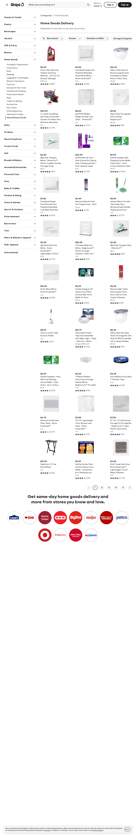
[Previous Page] (89, 488)
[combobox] (56, 4)
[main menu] (7, 4)
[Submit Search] (88, 4)
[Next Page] (130, 488)
